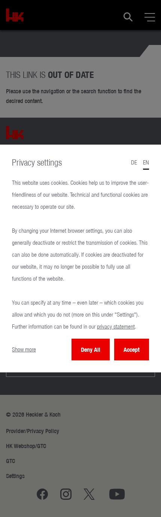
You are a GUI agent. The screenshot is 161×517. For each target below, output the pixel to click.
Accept (132, 349)
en (146, 162)
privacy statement (116, 326)
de (134, 162)
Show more (24, 349)
